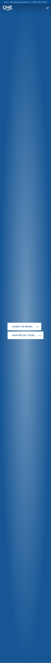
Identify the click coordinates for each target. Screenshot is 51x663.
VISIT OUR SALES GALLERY (16, 2)
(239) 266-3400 (39, 2)
